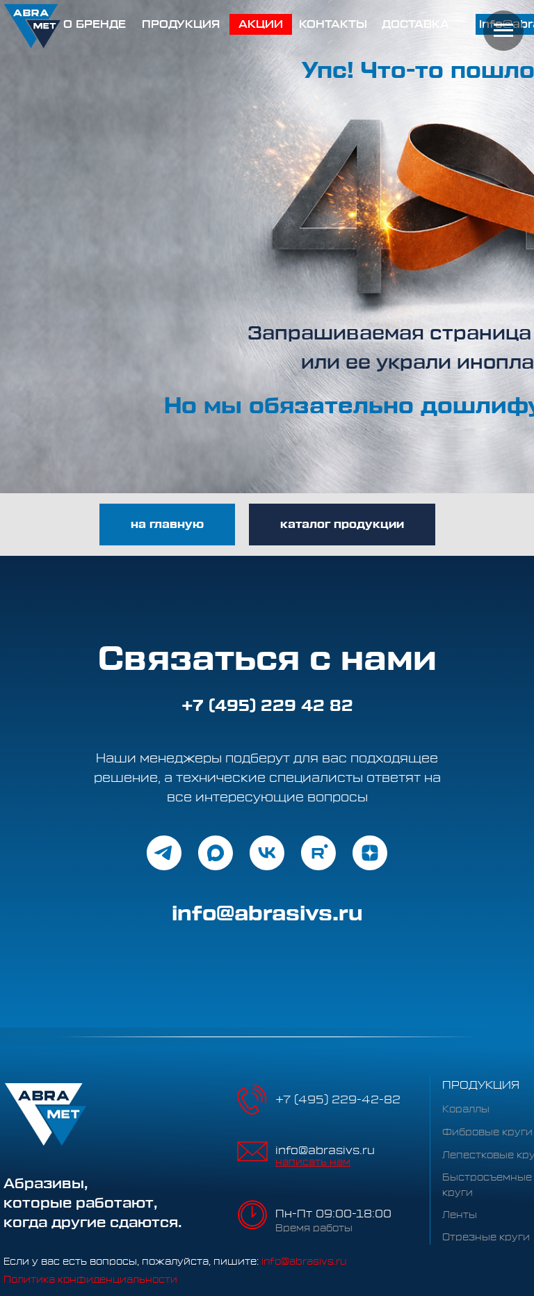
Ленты (459, 1215)
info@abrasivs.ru (325, 1150)
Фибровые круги (487, 1132)
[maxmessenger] (215, 852)
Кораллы (466, 1109)
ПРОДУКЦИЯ (480, 1085)
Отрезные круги (486, 1237)
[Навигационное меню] (503, 31)
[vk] (267, 852)
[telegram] (164, 852)
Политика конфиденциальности (90, 1280)
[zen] (370, 852)
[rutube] (318, 852)
